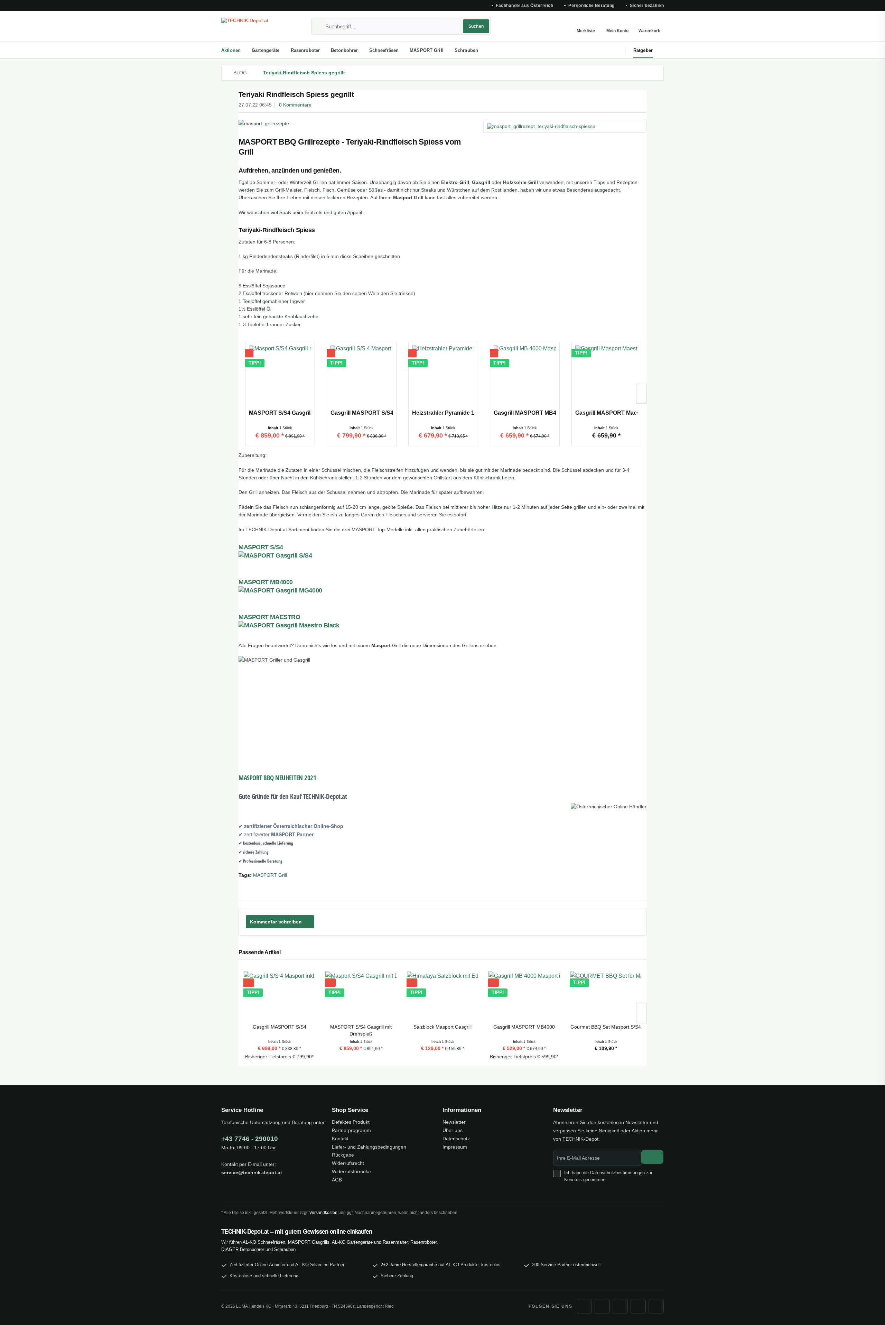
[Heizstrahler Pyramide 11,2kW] (443, 377)
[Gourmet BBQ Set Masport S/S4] (605, 996)
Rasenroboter (423, 1242)
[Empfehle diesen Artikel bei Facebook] (642, 887)
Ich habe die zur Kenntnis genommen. (608, 1176)
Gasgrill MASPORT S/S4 (361, 413)
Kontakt (340, 1138)
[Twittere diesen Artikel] (632, 887)
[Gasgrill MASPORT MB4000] (525, 377)
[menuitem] (401, 26)
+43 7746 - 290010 (249, 1138)
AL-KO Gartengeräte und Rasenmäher (370, 1242)
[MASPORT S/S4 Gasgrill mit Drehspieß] (280, 377)
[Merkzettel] (585, 26)
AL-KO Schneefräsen (264, 1242)
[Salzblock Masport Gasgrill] (442, 996)
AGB (337, 1180)
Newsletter (454, 1122)
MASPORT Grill (270, 875)
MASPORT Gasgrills (308, 1242)
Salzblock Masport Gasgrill (442, 1027)
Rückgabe (343, 1155)
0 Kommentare (295, 105)
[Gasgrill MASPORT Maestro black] (606, 377)
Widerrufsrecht (348, 1163)
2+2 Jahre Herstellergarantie (409, 1264)
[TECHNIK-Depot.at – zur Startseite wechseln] (253, 26)
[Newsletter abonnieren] (652, 1157)
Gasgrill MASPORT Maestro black (606, 413)
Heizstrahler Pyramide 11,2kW (443, 413)
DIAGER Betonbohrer (242, 1249)
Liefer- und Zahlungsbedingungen (369, 1147)
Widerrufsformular (351, 1171)
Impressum (454, 1147)
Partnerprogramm (351, 1130)
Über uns (452, 1130)
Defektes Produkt (351, 1122)
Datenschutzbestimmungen (617, 1172)
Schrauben (285, 1249)
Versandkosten (323, 1212)
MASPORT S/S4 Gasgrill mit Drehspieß (280, 413)
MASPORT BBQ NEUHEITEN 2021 (277, 777)
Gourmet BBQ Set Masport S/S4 (605, 1027)
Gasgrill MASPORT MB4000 (525, 413)
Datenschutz (456, 1138)
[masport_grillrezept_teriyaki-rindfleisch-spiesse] (564, 126)
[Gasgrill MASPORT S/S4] (361, 377)
